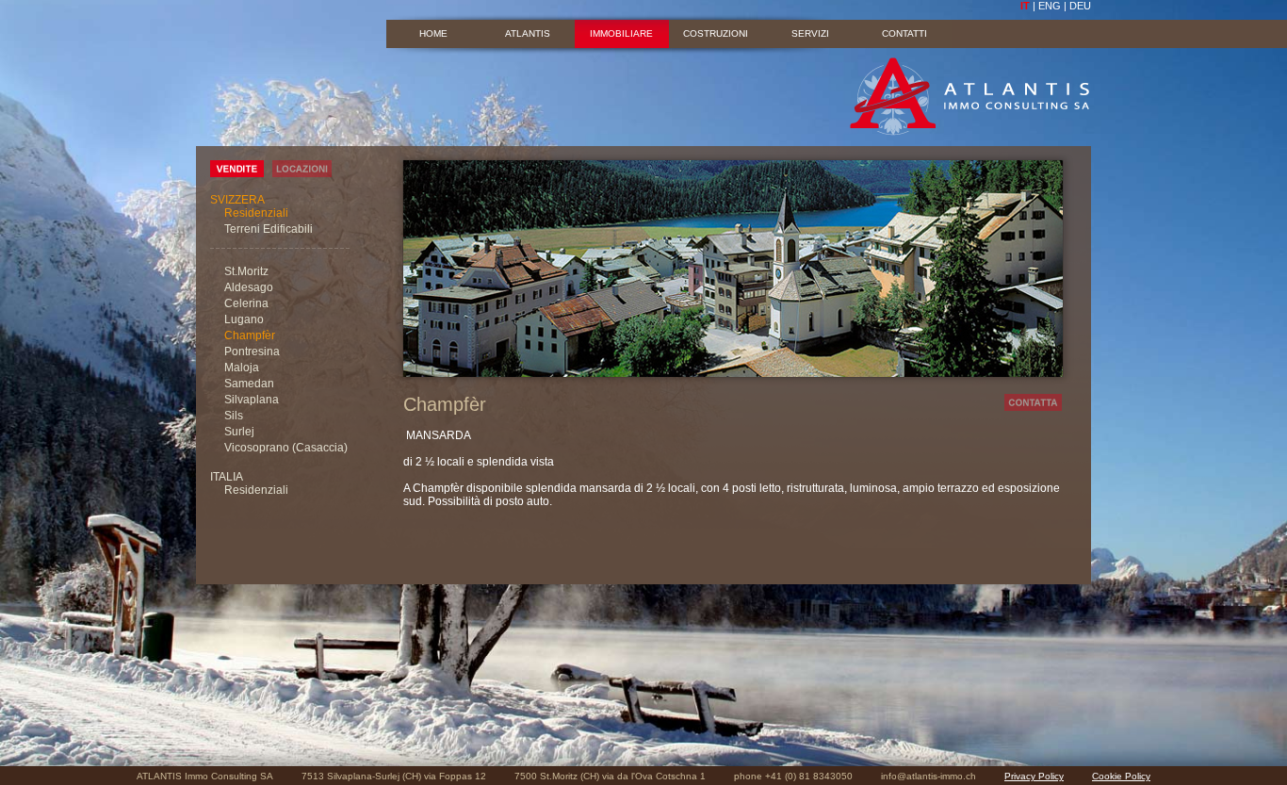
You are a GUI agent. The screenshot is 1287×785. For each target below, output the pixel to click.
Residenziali (256, 213)
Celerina (246, 303)
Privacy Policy (1034, 776)
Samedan (249, 383)
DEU (1080, 5)
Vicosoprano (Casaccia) (286, 447)
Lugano (244, 319)
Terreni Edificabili (268, 229)
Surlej (239, 431)
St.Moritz (246, 271)
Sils (233, 415)
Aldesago (248, 287)
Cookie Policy (1121, 776)
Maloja (241, 367)
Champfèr (249, 335)
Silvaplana (251, 399)
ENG (1049, 5)
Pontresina (252, 351)
